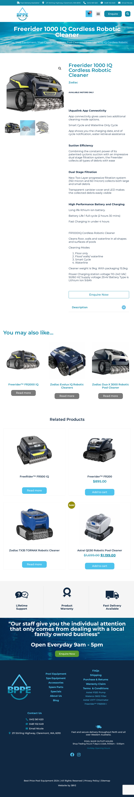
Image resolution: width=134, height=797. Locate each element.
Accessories (55, 682)
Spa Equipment (56, 678)
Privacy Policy (91, 780)
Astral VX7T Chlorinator (95, 700)
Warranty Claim (96, 683)
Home (10, 42)
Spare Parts (56, 687)
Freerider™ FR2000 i (96, 703)
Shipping (96, 675)
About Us (56, 695)
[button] (98, 14)
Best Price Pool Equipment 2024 (41, 780)
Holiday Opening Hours (98, 748)
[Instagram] (78, 754)
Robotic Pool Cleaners (70, 42)
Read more (23, 392)
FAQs (95, 670)
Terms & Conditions (96, 688)
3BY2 (73, 785)
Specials (56, 691)
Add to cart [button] (99, 492)
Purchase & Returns (95, 679)
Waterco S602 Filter (95, 696)
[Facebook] (72, 754)
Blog (56, 700)
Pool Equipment (26, 42)
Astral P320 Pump (96, 692)
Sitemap (105, 780)
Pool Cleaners (46, 42)
